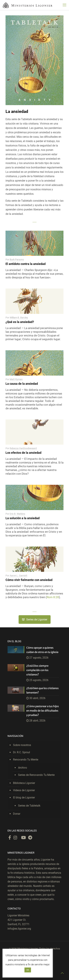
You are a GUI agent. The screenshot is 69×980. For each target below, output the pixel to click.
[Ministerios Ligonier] (28, 5)
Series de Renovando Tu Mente (36, 775)
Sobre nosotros (22, 745)
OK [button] (27, 970)
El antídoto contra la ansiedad (26, 264)
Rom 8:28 (53, 597)
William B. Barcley (19, 317)
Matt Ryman (16, 379)
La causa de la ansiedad (22, 383)
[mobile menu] (64, 5)
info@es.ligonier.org (19, 928)
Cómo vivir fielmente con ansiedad (29, 580)
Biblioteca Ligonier (24, 783)
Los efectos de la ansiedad (23, 452)
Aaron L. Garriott (18, 575)
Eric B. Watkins (17, 513)
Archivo (22, 767)
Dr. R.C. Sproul (21, 752)
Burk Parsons (17, 259)
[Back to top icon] (62, 973)
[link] (34, 60)
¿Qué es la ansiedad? (20, 322)
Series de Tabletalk (29, 805)
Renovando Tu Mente (25, 759)
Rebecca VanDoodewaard (23, 448)
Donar (16, 813)
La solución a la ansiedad (23, 518)
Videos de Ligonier (24, 790)
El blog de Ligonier (24, 797)
